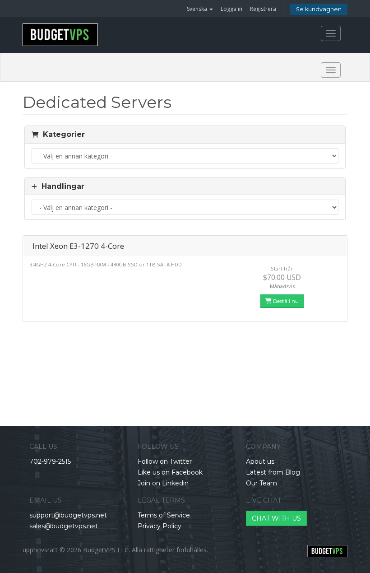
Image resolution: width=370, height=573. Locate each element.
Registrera (263, 9)
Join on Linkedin (163, 483)
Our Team (261, 483)
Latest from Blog (273, 472)
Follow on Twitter (165, 461)
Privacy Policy (159, 526)
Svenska (197, 9)
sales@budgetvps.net (63, 526)
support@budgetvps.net (68, 515)
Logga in (231, 9)
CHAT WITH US (276, 518)
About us (260, 461)
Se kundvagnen (319, 9)
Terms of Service (164, 515)
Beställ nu (285, 301)
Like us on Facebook (170, 472)
